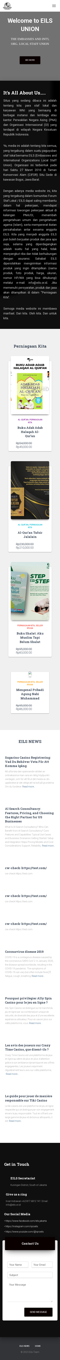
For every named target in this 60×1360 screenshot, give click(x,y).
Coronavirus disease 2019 (24, 952)
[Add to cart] (42, 445)
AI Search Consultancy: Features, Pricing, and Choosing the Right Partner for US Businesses (29, 815)
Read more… (28, 786)
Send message (38, 1312)
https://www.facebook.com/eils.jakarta (26, 1221)
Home (38, 1346)
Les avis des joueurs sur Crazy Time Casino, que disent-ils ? (27, 1047)
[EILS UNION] (8, 6)
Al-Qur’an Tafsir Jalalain (30, 535)
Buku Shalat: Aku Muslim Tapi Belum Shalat (30, 637)
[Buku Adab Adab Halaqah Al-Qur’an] (30, 385)
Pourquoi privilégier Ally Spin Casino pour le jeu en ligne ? (28, 1000)
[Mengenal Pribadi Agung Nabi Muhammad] (30, 673)
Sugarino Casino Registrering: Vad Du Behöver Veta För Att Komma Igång (28, 762)
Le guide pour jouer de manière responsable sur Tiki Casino (28, 1098)
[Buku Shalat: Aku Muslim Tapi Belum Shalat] (30, 591)
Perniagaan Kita (26, 625)
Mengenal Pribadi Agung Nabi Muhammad (30, 694)
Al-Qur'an (23, 420)
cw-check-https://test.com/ (26, 868)
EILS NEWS (25, 1346)
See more (30, 60)
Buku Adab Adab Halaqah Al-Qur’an (30, 432)
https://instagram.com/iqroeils (22, 1226)
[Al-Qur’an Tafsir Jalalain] (30, 490)
